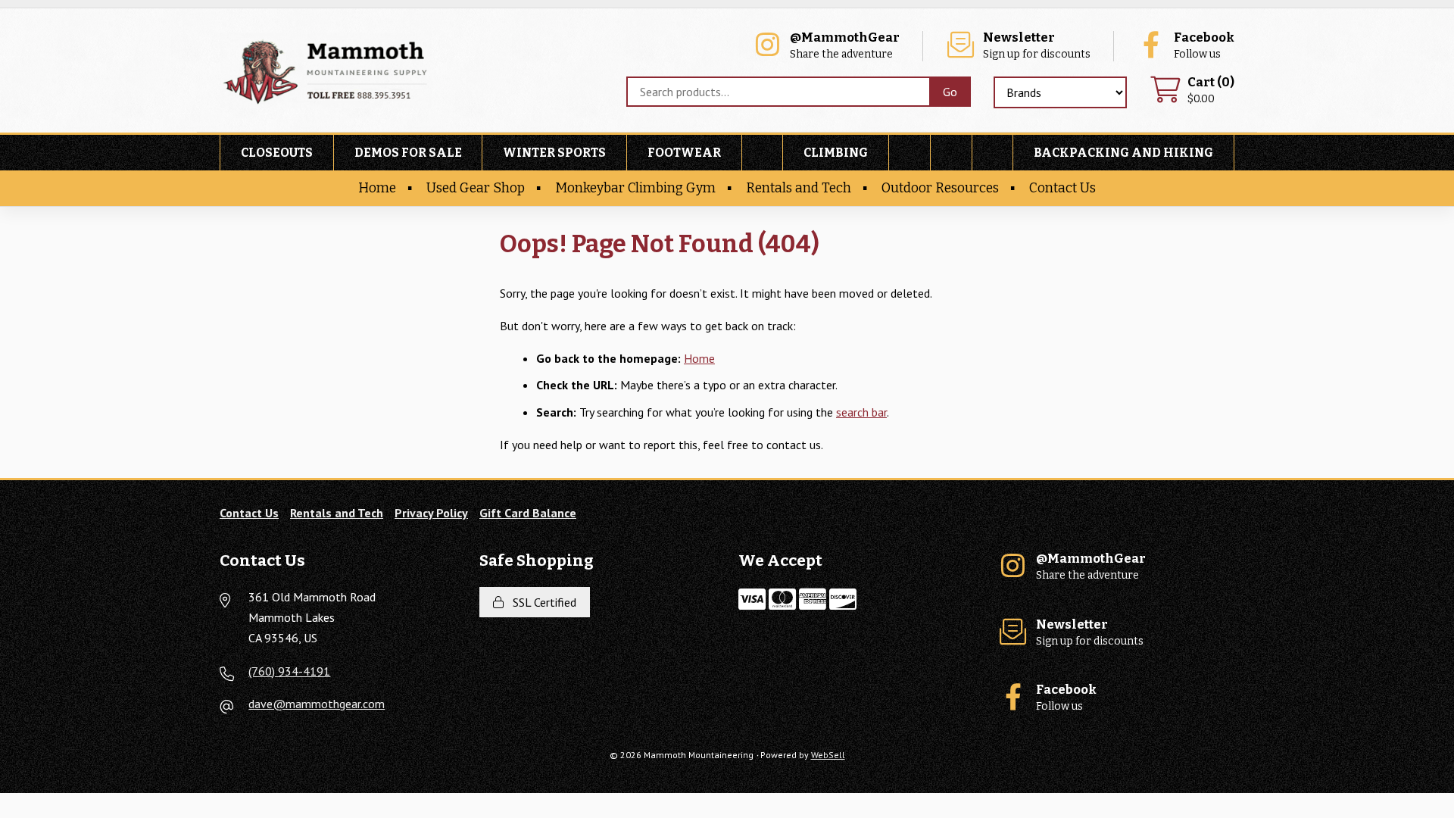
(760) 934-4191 (289, 671)
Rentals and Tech (798, 188)
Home (377, 188)
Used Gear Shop (475, 188)
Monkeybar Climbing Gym (635, 188)
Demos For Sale (408, 152)
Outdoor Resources (940, 188)
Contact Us (1062, 188)
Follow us (1204, 46)
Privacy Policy (431, 512)
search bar (861, 412)
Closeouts (277, 152)
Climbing (835, 152)
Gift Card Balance (527, 512)
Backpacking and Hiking (1123, 152)
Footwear (684, 152)
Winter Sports (554, 152)
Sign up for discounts (1036, 46)
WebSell (828, 754)
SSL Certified (541, 602)
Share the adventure (845, 46)
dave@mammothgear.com (316, 703)
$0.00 (1210, 90)
